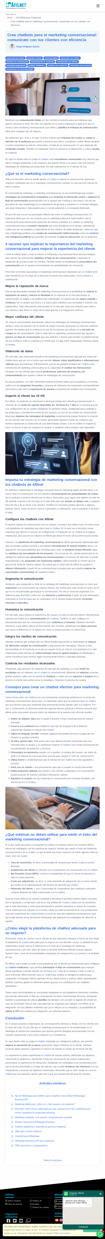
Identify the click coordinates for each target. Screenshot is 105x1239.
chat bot (23, 599)
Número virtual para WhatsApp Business (35, 1122)
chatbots (94, 233)
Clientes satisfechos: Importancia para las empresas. (41, 1127)
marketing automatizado (15, 65)
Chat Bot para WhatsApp (27, 1136)
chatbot (44, 159)
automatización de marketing (42, 62)
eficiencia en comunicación (17, 62)
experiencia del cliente (15, 58)
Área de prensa (15, 1204)
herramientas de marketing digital (19, 69)
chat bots (35, 501)
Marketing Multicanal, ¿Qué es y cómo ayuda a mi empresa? (45, 1104)
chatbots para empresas (57, 65)
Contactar (83, 1227)
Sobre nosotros (14, 1201)
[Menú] (98, 6)
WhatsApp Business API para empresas (34, 1141)
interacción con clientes (70, 58)
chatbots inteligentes (36, 65)
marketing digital (51, 58)
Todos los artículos (52, 1160)
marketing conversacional (80, 65)
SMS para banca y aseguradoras (31, 1145)
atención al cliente (34, 58)
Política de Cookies (61, 1233)
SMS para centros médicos (28, 1131)
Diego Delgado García (27, 46)
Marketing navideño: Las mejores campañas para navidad (43, 1117)
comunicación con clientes (67, 62)
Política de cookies (40, 1207)
